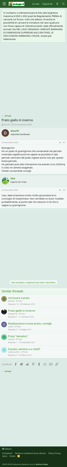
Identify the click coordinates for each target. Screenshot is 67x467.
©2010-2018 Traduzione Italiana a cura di (25, 464)
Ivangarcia (12, 313)
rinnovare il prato (19, 298)
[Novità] (57, 4)
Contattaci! (7, 453)
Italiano (8, 448)
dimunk (11, 301)
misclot (11, 339)
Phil (13, 178)
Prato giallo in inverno (21, 310)
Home (12, 456)
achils (10, 326)
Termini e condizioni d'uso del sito (30, 453)
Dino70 (7, 124)
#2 (64, 190)
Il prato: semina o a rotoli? (24, 349)
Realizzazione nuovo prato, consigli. (30, 323)
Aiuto (4, 456)
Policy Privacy (54, 453)
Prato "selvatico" (18, 336)
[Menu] (4, 4)
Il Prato (19, 301)
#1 (64, 142)
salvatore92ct (14, 352)
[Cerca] (63, 4)
